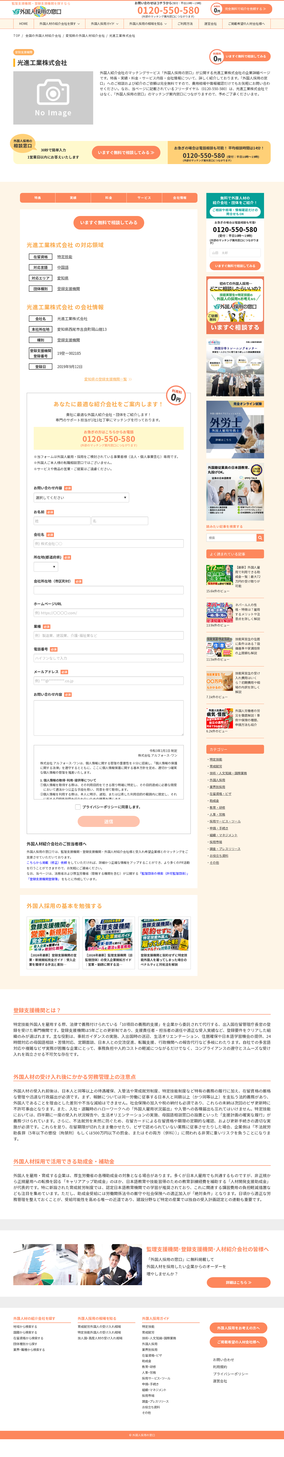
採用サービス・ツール (225, 821)
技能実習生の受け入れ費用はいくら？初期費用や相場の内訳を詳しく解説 (247, 682)
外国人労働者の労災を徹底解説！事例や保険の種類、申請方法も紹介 (247, 717)
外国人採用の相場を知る (146, 23)
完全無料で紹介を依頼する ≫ (245, 8)
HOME (23, 23)
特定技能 (64, 256)
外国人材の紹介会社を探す (57, 23)
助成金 (214, 800)
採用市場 (216, 842)
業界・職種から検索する (29, 1349)
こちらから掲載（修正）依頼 (47, 862)
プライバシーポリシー (230, 1373)
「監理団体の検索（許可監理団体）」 (164, 873)
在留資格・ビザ (220, 793)
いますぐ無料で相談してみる (246, 56)
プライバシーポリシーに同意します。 (112, 806)
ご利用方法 (185, 23)
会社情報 (180, 197)
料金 (108, 197)
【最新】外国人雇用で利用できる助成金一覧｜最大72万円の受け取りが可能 (247, 576)
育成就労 (216, 766)
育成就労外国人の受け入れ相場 (99, 1326)
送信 (108, 821)
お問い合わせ (223, 1359)
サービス (144, 197)
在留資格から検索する (28, 1338)
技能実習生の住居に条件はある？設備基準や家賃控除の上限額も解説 (247, 646)
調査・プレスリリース (225, 848)
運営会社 (210, 23)
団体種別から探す (25, 1344)
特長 (37, 197)
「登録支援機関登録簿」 (44, 879)
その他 (214, 862)
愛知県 (63, 278)
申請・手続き (219, 828)
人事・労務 (217, 814)
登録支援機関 (68, 288)
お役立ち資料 (219, 855)
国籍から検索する (25, 1332)
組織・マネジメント (224, 835)
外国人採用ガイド (102, 23)
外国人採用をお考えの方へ (238, 1327)
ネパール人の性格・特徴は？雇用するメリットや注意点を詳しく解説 (247, 612)
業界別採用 (217, 787)
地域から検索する (25, 1326)
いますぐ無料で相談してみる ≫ (126, 152)
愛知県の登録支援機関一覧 (105, 379)
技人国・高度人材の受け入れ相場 (100, 1338)
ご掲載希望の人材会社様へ (246, 23)
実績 (73, 197)
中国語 (63, 267)
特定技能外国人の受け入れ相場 (99, 1332)
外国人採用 (217, 780)
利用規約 (220, 1366)
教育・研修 (217, 807)
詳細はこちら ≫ (239, 1282)
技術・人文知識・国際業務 (228, 773)
